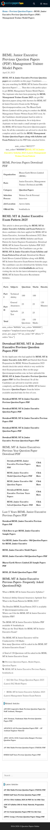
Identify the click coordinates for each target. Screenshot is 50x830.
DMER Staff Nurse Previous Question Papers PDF (22, 754)
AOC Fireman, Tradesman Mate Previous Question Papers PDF (22, 719)
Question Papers (9, 665)
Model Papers (34, 661)
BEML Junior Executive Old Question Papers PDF (24, 556)
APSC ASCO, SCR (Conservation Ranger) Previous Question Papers (23, 739)
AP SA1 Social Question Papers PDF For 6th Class (22, 812)
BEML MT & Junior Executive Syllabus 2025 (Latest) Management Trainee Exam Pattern (25, 152)
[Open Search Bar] (34, 3)
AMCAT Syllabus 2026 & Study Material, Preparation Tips (24, 805)
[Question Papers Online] (13, 3)
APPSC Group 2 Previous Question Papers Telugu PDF (24, 816)
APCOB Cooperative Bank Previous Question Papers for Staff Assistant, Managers (24, 710)
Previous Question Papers (20, 11)
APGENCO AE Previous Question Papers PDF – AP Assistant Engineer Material (23, 729)
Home (5, 11)
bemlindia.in (7, 672)
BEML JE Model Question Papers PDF (19, 572)
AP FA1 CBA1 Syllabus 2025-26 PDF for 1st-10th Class (24, 799)
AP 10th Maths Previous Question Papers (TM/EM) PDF (25, 747)
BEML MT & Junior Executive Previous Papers (25, 669)
